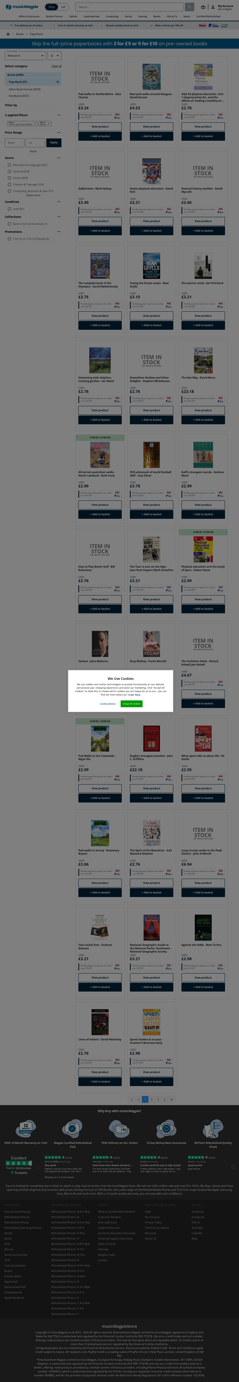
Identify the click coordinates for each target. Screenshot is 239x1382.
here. (138, 694)
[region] (120, 691)
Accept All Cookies (131, 703)
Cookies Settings (107, 703)
